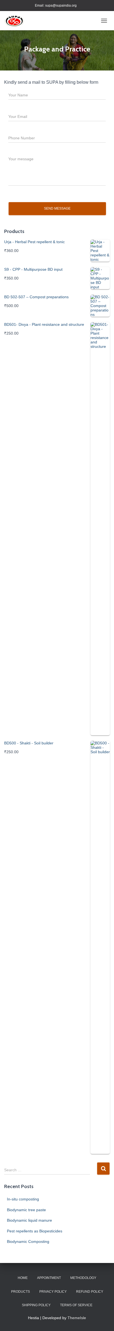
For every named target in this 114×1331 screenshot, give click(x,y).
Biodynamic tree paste (26, 1210)
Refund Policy (89, 1292)
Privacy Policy (53, 1292)
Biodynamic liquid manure (29, 1220)
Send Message (57, 208)
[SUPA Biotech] (16, 21)
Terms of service (76, 1305)
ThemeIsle (77, 1318)
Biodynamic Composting (28, 1241)
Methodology (83, 1278)
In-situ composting (23, 1199)
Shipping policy (36, 1305)
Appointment (49, 1278)
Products (20, 1292)
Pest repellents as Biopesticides (34, 1231)
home (23, 1278)
